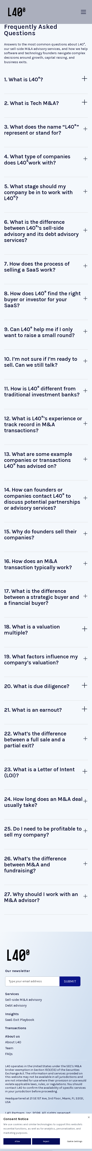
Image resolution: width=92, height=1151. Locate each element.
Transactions (15, 1028)
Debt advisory (16, 1005)
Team (9, 1048)
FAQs (9, 1054)
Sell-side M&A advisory (23, 1000)
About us (12, 1036)
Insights (12, 1014)
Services (12, 994)
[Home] (15, 12)
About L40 (13, 1042)
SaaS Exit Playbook (19, 1020)
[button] (83, 12)
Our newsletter (17, 971)
